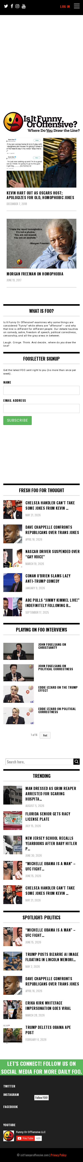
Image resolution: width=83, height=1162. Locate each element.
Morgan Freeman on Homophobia (35, 274)
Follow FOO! (41, 1097)
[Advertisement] (41, 58)
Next (45, 735)
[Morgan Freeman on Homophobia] (41, 244)
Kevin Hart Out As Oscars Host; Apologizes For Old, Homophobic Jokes (40, 195)
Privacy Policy (58, 1154)
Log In (65, 6)
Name (7, 382)
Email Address (14, 400)
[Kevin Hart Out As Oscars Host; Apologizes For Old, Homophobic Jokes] (41, 163)
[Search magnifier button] (76, 762)
